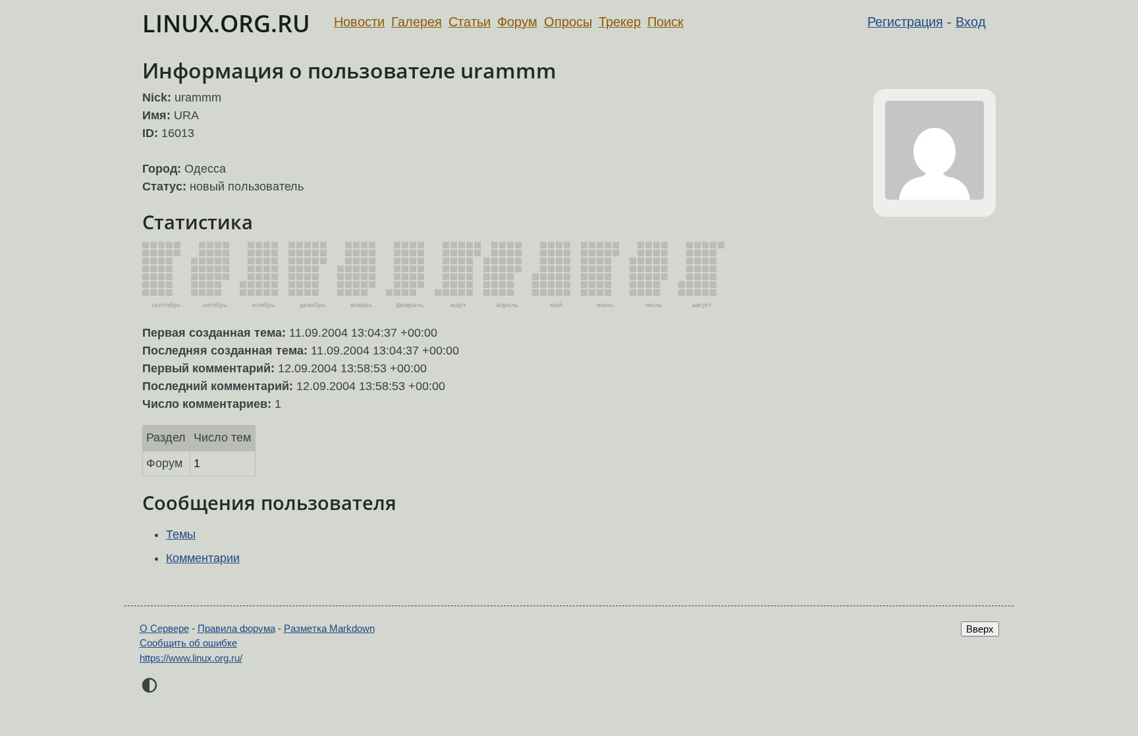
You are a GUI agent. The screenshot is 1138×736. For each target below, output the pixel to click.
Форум (517, 21)
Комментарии (203, 558)
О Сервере (164, 628)
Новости (359, 21)
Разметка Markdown (329, 628)
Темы (181, 534)
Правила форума (236, 628)
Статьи (469, 21)
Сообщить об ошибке (188, 642)
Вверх (980, 629)
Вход (971, 21)
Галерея (416, 21)
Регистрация (905, 21)
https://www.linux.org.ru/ (191, 658)
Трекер (620, 21)
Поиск (665, 21)
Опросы (568, 21)
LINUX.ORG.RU (226, 23)
